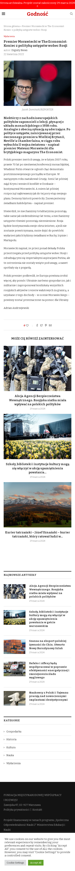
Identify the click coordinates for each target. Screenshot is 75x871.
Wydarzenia (9, 36)
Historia (11, 739)
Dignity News (19, 50)
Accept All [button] (35, 862)
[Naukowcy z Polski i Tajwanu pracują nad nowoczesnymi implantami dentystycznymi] (14, 698)
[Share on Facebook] (37, 325)
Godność (37, 14)
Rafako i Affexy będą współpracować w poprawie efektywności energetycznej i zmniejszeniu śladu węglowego (49, 670)
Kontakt (37, 809)
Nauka (10, 755)
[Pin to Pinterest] (46, 325)
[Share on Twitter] (41, 325)
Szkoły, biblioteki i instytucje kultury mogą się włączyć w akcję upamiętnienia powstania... (37, 468)
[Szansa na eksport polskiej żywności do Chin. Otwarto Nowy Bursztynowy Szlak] (14, 646)
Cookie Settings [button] (15, 862)
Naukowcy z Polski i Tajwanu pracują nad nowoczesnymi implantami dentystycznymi (48, 696)
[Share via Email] (50, 325)
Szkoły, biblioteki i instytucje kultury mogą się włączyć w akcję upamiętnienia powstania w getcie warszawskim (48, 619)
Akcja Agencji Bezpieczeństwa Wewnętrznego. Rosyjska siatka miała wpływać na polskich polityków (37, 400)
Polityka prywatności (16, 809)
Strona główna (12, 26)
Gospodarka (13, 731)
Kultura (10, 747)
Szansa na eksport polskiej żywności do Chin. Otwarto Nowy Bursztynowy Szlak (47, 645)
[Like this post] (29, 325)
